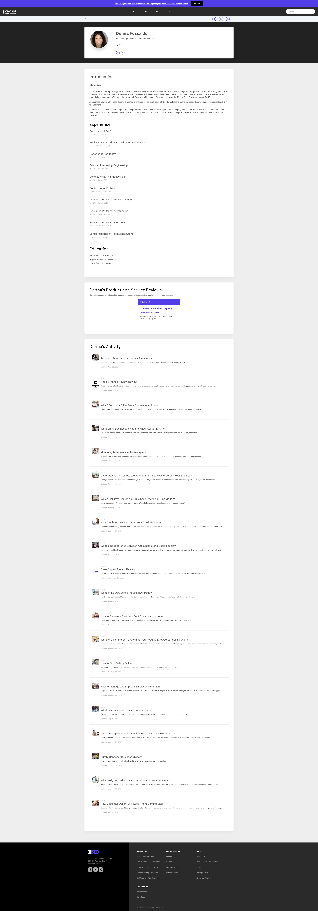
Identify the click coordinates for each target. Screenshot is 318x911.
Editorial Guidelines (173, 873)
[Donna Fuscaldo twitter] (122, 52)
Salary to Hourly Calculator (147, 873)
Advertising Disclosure (204, 878)
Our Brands (142, 886)
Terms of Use (201, 867)
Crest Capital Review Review (118, 569)
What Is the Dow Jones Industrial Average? (126, 592)
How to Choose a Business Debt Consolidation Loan (132, 616)
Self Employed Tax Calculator (148, 878)
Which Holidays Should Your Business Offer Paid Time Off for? (138, 498)
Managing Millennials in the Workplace (124, 452)
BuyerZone (141, 897)
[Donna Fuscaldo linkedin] (118, 52)
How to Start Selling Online (116, 663)
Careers (169, 862)
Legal (198, 851)
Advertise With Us (173, 867)
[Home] (11, 12)
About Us (169, 856)
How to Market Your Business (148, 862)
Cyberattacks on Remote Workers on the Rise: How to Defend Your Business (146, 475)
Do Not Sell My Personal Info (207, 862)
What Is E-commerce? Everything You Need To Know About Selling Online (145, 639)
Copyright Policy (202, 873)
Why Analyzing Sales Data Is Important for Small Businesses (137, 780)
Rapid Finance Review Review (119, 381)
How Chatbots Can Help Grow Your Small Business (131, 522)
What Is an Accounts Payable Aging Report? (127, 710)
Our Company (173, 851)
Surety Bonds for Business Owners (121, 756)
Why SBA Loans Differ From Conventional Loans (129, 405)
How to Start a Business (146, 856)
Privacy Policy (201, 856)
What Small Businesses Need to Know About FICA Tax (133, 428)
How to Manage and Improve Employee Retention (130, 686)
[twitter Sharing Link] (228, 19)
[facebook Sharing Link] (214, 19)
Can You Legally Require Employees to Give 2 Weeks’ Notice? (138, 733)
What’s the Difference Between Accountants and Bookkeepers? (138, 545)
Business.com (142, 892)
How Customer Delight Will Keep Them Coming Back (132, 803)
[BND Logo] (98, 852)
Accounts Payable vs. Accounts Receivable (126, 358)
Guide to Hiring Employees (147, 867)
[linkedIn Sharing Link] (221, 19)
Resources (142, 851)
